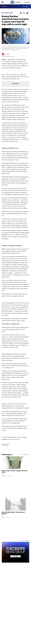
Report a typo (5, 444)
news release (9, 360)
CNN (8, 54)
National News (7, 13)
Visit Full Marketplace (24, 454)
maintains (4, 234)
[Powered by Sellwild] (27, 540)
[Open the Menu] (2, 2)
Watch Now (26, 2)
